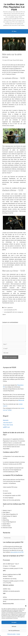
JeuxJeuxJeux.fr (7, 422)
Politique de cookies (11, 634)
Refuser (14, 626)
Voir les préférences (14, 630)
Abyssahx (5, 420)
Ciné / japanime (8, 307)
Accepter (14, 622)
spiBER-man (6, 427)
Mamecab (21, 400)
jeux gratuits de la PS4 (17, 552)
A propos (18, 634)
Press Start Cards (8, 425)
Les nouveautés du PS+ (10, 310)
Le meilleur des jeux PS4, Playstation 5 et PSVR (14, 7)
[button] (26, 606)
